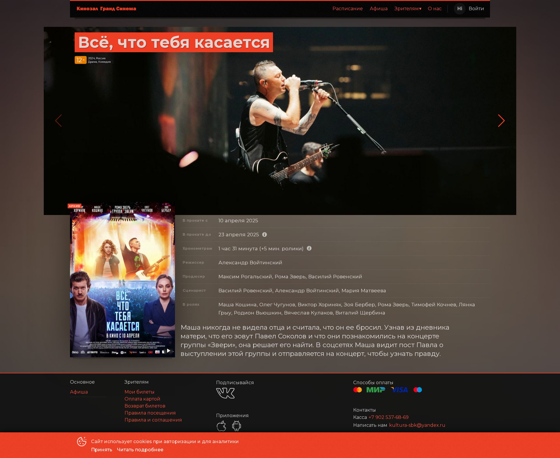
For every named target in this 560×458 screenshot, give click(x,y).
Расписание (347, 8)
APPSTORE (221, 426)
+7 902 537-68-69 (389, 417)
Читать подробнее (140, 449)
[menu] (294, 9)
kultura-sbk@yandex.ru (417, 425)
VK (225, 393)
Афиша (379, 8)
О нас (435, 8)
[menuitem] (347, 9)
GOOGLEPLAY (236, 426)
